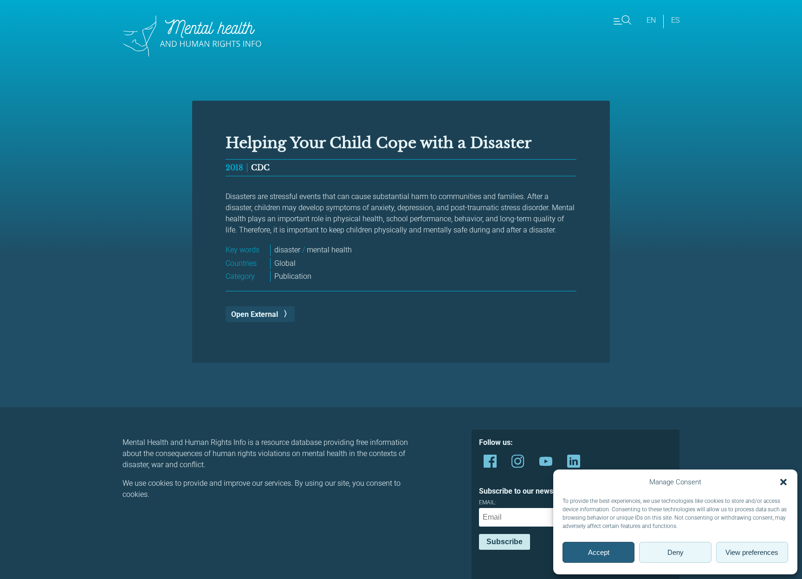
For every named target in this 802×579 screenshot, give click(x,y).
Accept (598, 552)
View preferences (751, 552)
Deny (675, 552)
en (651, 20)
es (675, 20)
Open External (254, 314)
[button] (783, 482)
